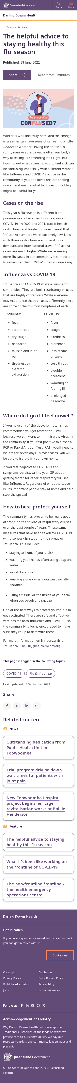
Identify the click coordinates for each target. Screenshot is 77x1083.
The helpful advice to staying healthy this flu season (35, 842)
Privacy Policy (12, 978)
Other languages (49, 990)
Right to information (16, 984)
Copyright (9, 972)
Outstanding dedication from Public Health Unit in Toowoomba (36, 747)
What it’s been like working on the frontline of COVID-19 (37, 864)
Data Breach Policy (51, 978)
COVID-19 (14, 673)
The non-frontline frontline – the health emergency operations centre (35, 889)
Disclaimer (45, 972)
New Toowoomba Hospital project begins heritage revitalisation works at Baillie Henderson (36, 806)
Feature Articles (16, 27)
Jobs (6, 990)
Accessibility (46, 984)
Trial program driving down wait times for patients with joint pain (35, 775)
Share (13, 75)
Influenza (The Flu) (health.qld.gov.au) (31, 646)
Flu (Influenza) (41, 673)
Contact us (60, 955)
